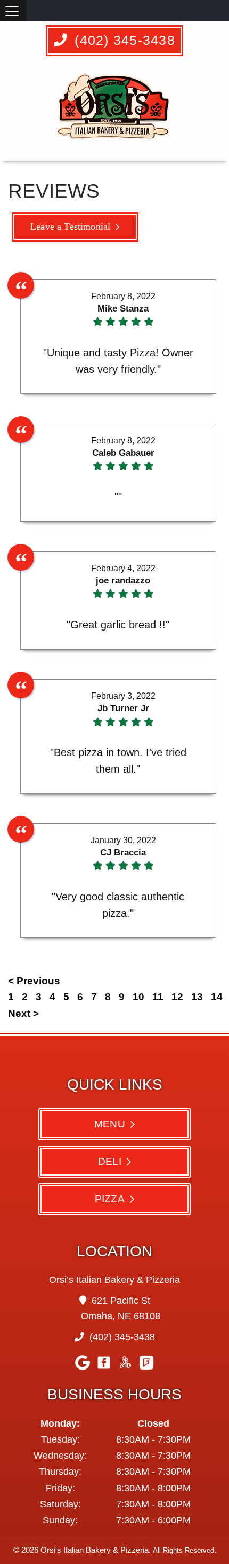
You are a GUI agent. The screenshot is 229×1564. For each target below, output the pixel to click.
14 (217, 996)
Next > (23, 1013)
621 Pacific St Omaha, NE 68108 (120, 1308)
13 (197, 996)
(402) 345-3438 (122, 40)
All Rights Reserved (183, 1550)
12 (177, 996)
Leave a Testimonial (70, 226)
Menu (109, 1124)
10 (138, 996)
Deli (109, 1161)
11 (157, 996)
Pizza (110, 1198)
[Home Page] (115, 112)
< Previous (34, 980)
